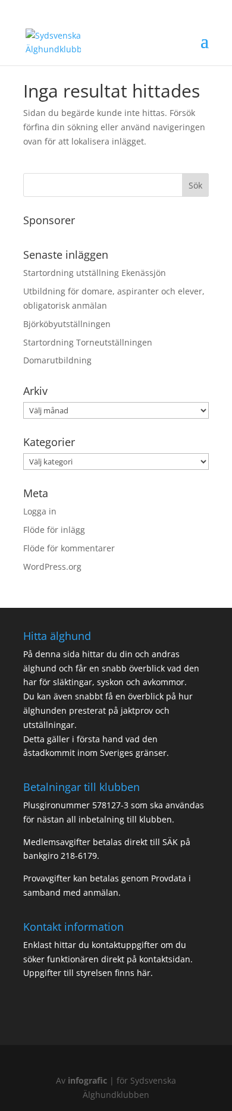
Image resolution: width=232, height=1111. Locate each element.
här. (143, 972)
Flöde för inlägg (54, 529)
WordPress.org (52, 566)
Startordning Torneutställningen (87, 342)
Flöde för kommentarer (69, 548)
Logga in (40, 511)
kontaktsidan (164, 959)
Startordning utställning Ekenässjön (94, 272)
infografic (87, 1080)
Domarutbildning (57, 360)
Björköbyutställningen (67, 323)
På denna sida (52, 654)
